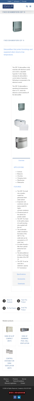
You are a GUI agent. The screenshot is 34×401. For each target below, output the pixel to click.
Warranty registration (10, 383)
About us (6, 379)
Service (24, 379)
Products (15, 379)
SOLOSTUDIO (27, 388)
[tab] (21, 160)
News (7, 381)
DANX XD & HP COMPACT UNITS (9, 338)
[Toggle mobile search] (27, 6)
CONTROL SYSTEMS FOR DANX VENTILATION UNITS (9, 363)
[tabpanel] (21, 217)
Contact (23, 383)
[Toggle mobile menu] (30, 6)
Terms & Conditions (18, 381)
